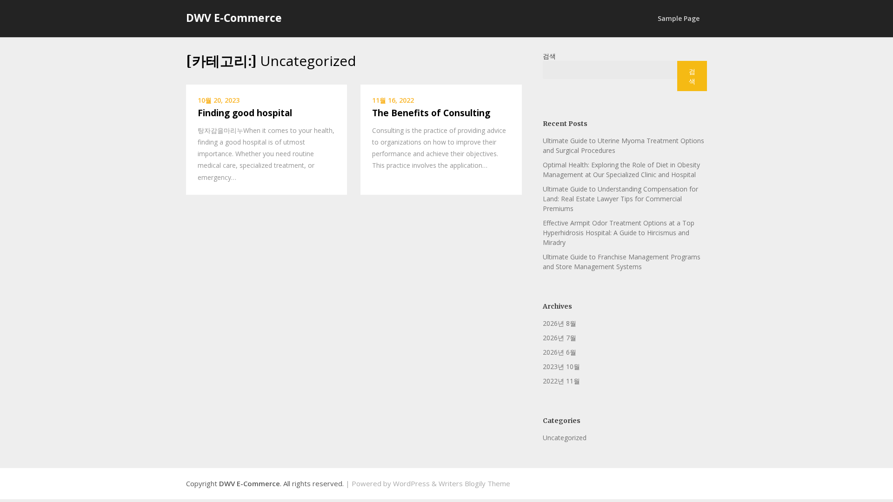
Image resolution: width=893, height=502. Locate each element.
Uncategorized (564, 437)
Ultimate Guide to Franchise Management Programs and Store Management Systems (621, 261)
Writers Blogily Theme (474, 483)
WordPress (411, 483)
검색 (549, 56)
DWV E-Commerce (234, 17)
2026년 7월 (559, 337)
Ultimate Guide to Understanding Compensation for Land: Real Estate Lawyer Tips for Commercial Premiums (620, 199)
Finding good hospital (245, 113)
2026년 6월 (559, 352)
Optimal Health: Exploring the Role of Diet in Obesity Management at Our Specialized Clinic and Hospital (621, 169)
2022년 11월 (561, 380)
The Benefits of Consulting (431, 113)
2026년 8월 (559, 323)
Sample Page (679, 18)
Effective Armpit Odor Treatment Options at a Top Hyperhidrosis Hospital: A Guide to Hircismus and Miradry (618, 232)
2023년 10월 (561, 366)
